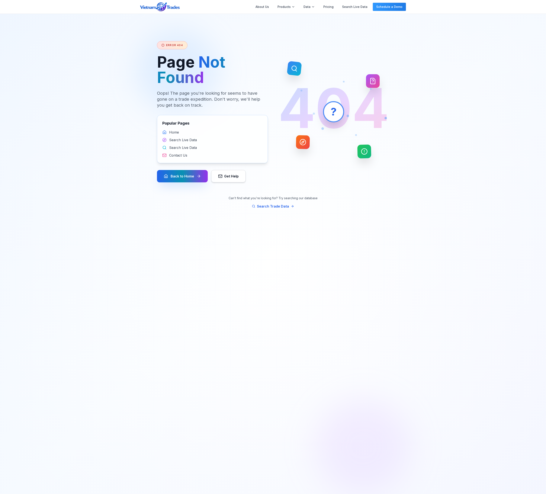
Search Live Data (354, 7)
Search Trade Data (273, 206)
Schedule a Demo (389, 7)
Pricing (328, 7)
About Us (262, 7)
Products (284, 7)
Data (307, 7)
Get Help (231, 176)
